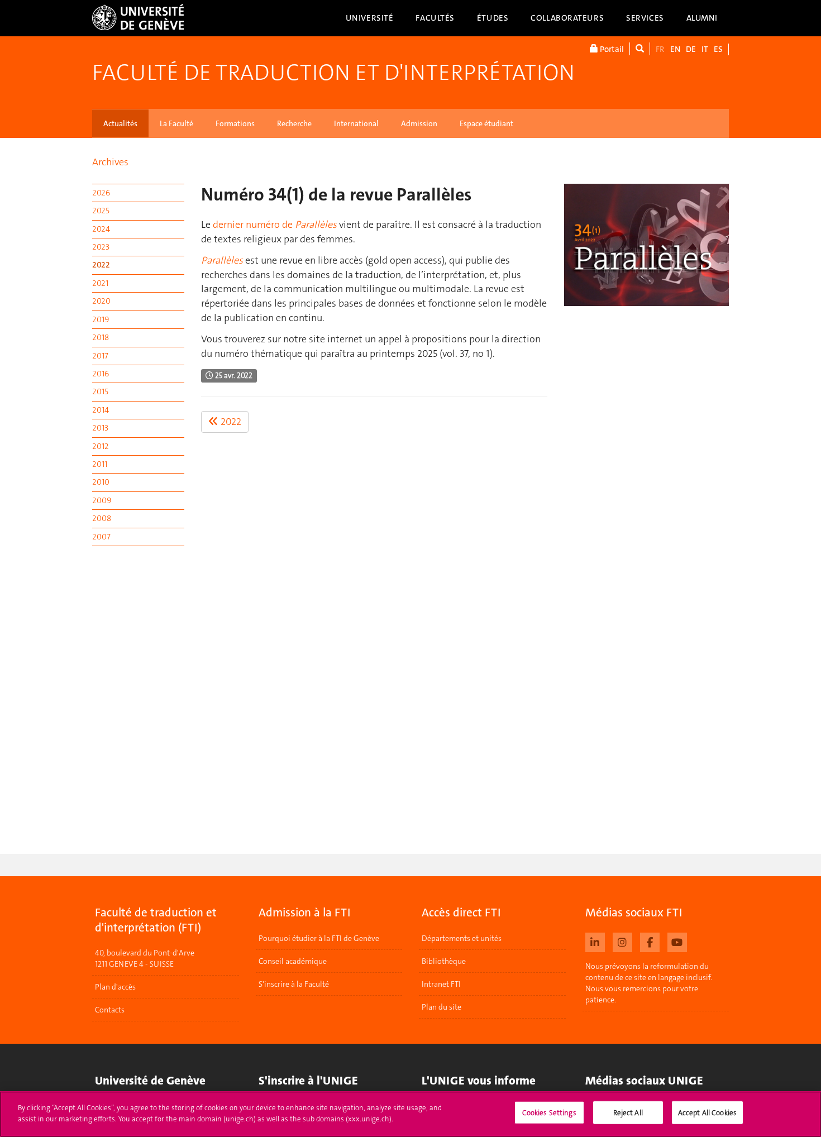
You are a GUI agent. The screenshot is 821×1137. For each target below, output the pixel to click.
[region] (410, 1114)
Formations (235, 123)
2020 (101, 301)
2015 (100, 391)
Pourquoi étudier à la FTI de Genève (319, 938)
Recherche (294, 123)
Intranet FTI (441, 984)
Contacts (110, 1010)
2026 (101, 192)
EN (675, 49)
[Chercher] (640, 48)
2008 (101, 518)
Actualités (120, 123)
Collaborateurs (567, 17)
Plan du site (441, 1007)
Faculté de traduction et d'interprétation (333, 72)
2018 (100, 337)
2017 (100, 355)
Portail (611, 49)
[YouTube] (677, 941)
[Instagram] (622, 941)
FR (660, 49)
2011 (99, 464)
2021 (100, 283)
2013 (100, 427)
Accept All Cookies (707, 1112)
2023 (100, 246)
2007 (101, 536)
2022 (101, 264)
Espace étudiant (486, 123)
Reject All (628, 1112)
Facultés (435, 17)
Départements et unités (462, 938)
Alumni (702, 17)
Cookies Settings (549, 1112)
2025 (100, 210)
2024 (101, 229)
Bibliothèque (444, 961)
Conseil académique (293, 961)
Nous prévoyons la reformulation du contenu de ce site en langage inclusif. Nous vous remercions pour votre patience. (648, 983)
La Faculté (176, 123)
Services (645, 17)
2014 (100, 409)
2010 (100, 482)
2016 (100, 373)
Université (370, 17)
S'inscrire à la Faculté (294, 984)
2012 (100, 446)
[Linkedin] (595, 941)
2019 (100, 319)
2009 (101, 500)
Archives (110, 162)
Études (492, 17)
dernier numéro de (275, 224)
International (356, 123)
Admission (419, 123)
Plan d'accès (115, 987)
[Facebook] (649, 941)
